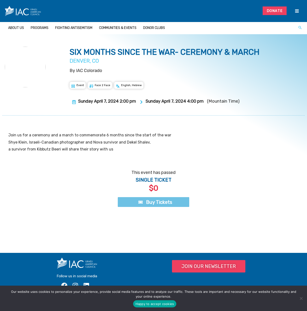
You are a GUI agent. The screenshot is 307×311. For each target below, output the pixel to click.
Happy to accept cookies (155, 304)
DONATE (275, 11)
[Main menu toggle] (296, 11)
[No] (301, 298)
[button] (300, 28)
